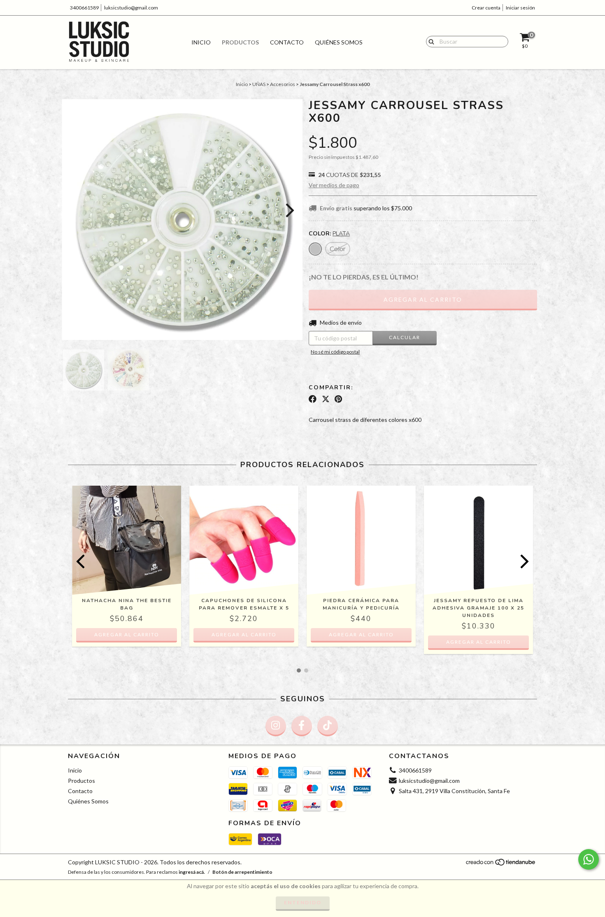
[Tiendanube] (501, 864)
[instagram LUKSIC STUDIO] (275, 726)
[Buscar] (429, 41)
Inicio (201, 42)
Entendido (302, 902)
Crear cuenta (486, 8)
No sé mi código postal (335, 352)
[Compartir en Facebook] (312, 399)
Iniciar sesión (520, 8)
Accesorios (282, 84)
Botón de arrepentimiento (242, 872)
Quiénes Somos (339, 42)
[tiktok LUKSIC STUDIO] (327, 726)
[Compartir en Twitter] (326, 399)
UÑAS (258, 84)
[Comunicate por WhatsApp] (588, 859)
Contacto (287, 42)
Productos (240, 42)
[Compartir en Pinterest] (338, 399)
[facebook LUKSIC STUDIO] (301, 726)
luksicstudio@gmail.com (131, 8)
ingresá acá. (192, 872)
